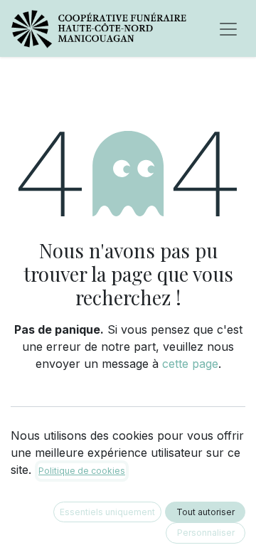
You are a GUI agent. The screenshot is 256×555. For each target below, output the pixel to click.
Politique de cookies (81, 470)
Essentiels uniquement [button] (107, 512)
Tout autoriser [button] (205, 512)
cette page (190, 363)
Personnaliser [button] (206, 532)
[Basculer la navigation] (228, 28)
